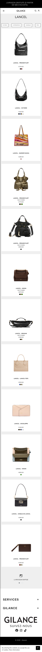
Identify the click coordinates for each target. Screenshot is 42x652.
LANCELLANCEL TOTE (21, 378)
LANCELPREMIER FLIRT (21, 63)
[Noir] (20, 68)
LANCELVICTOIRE (21, 108)
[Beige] (22, 384)
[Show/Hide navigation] (4, 10)
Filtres (5, 25)
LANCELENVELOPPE (21, 424)
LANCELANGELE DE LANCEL (21, 514)
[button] (19, 583)
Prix (38, 25)
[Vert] (22, 204)
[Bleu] (20, 113)
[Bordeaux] (21, 68)
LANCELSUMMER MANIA (21, 153)
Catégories (16, 25)
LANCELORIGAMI (21, 333)
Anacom (24, 640)
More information (14, 650)
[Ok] (38, 648)
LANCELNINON (21, 288)
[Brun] (21, 113)
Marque (28, 25)
